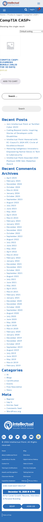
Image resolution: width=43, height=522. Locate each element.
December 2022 (14, 227)
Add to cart (10, 81)
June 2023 (12, 209)
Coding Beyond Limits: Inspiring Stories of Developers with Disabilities (22, 133)
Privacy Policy (33, 481)
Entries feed (12, 405)
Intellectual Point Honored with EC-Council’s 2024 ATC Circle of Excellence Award (22, 143)
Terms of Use (7, 515)
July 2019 (11, 353)
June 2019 (12, 356)
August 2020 (13, 313)
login (32, 9)
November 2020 (14, 304)
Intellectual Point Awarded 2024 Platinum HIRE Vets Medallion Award (22, 161)
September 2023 (14, 199)
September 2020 (14, 310)
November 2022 (14, 230)
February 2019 (14, 366)
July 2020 (11, 316)
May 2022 (11, 249)
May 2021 (11, 286)
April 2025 (12, 178)
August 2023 (13, 203)
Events (10, 384)
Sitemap (24, 481)
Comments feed (14, 408)
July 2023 (11, 206)
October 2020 (13, 307)
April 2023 (12, 215)
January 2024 (13, 193)
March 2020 (12, 329)
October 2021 (13, 270)
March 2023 (12, 218)
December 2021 (14, 264)
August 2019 (13, 350)
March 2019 (12, 363)
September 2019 (14, 347)
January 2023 (13, 224)
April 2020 (12, 325)
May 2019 (11, 359)
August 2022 (13, 239)
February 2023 (14, 221)
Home (2, 15)
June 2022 (12, 246)
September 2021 (14, 273)
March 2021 (12, 292)
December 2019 (14, 338)
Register (10, 399)
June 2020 (12, 319)
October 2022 (13, 233)
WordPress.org (14, 411)
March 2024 (12, 190)
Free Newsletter (14, 387)
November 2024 (14, 184)
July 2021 (11, 279)
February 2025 (14, 181)
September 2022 (14, 236)
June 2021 (12, 282)
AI (8, 375)
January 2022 (13, 261)
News (9, 390)
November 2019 (14, 341)
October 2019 (13, 344)
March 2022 (12, 255)
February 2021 (14, 295)
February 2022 (14, 258)
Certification (13, 381)
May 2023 (11, 212)
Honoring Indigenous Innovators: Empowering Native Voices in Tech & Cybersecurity (23, 152)
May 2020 (11, 322)
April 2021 (12, 289)
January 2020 (13, 335)
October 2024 (13, 187)
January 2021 (13, 298)
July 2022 (11, 242)
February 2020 (14, 332)
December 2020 (14, 301)
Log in (9, 402)
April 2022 (12, 252)
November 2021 (14, 267)
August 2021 (13, 276)
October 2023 (13, 196)
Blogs (9, 378)
